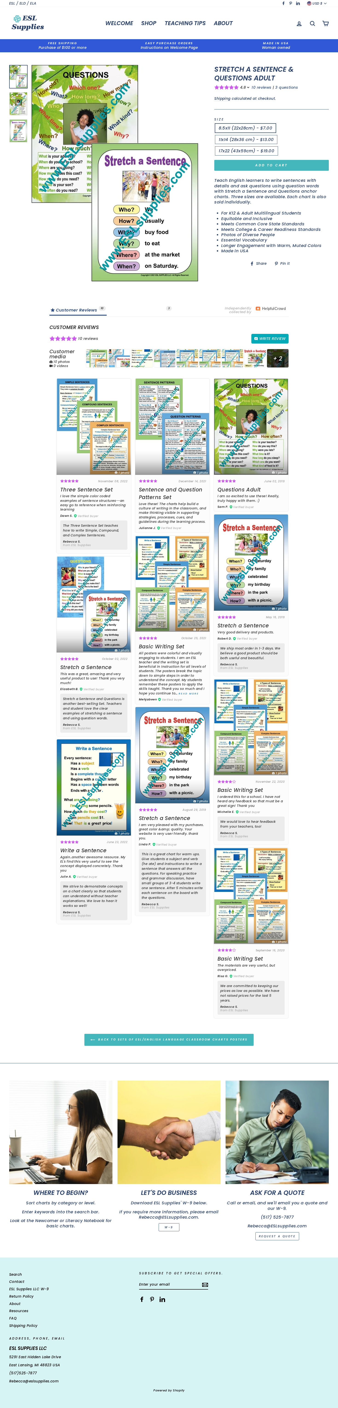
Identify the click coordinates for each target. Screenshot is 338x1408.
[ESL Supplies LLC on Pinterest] (152, 1299)
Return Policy (21, 1296)
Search (15, 1274)
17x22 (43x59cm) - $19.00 (246, 151)
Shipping (222, 98)
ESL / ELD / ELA (23, 3)
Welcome (119, 23)
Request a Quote (277, 1236)
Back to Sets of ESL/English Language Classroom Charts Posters (172, 1040)
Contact (16, 1281)
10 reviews (262, 87)
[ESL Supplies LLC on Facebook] (142, 1299)
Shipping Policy (23, 1325)
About (223, 23)
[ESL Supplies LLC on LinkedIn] (162, 1299)
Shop (148, 23)
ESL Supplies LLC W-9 (29, 1289)
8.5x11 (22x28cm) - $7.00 (245, 128)
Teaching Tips (185, 23)
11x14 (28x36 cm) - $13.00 (246, 139)
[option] (62, 45)
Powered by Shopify (168, 1390)
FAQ (13, 1318)
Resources (18, 1310)
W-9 (169, 1227)
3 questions (286, 87)
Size (219, 120)
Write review (272, 338)
